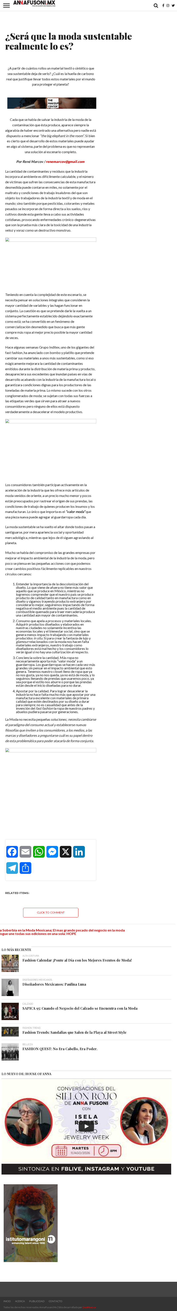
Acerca (20, 1301)
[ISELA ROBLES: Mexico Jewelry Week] (86, 1126)
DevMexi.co (89, 1307)
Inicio (7, 1301)
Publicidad (36, 1301)
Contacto (55, 1301)
